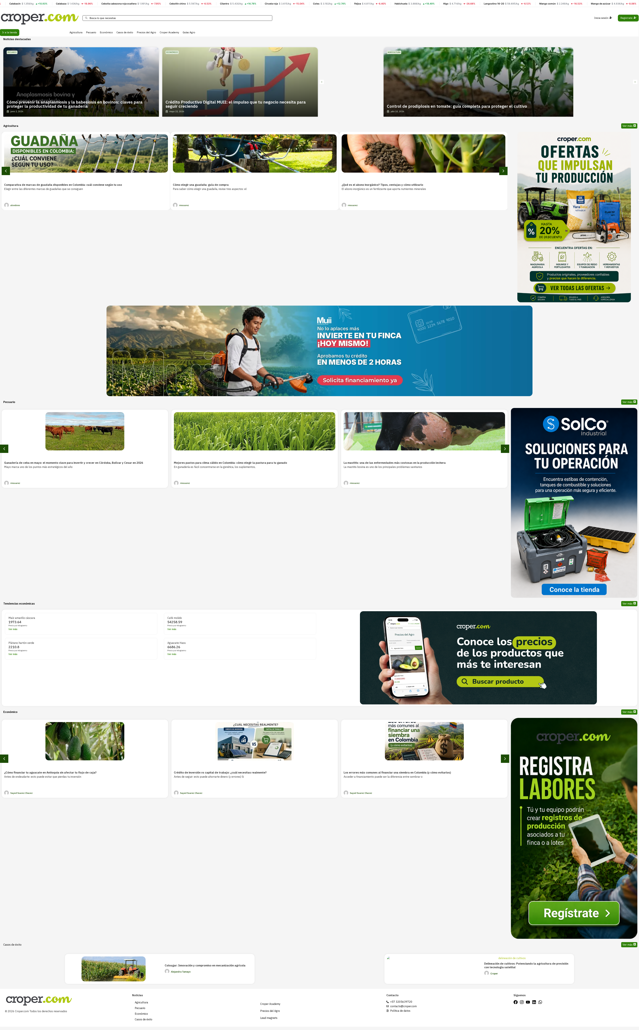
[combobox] (177, 18)
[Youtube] (528, 1002)
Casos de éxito (124, 32)
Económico (106, 32)
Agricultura (76, 32)
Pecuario (91, 32)
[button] (322, 82)
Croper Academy (169, 32)
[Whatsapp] (540, 1002)
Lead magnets (268, 1018)
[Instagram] (522, 1002)
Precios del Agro (146, 32)
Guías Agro (189, 32)
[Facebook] (516, 1002)
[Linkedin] (534, 1002)
